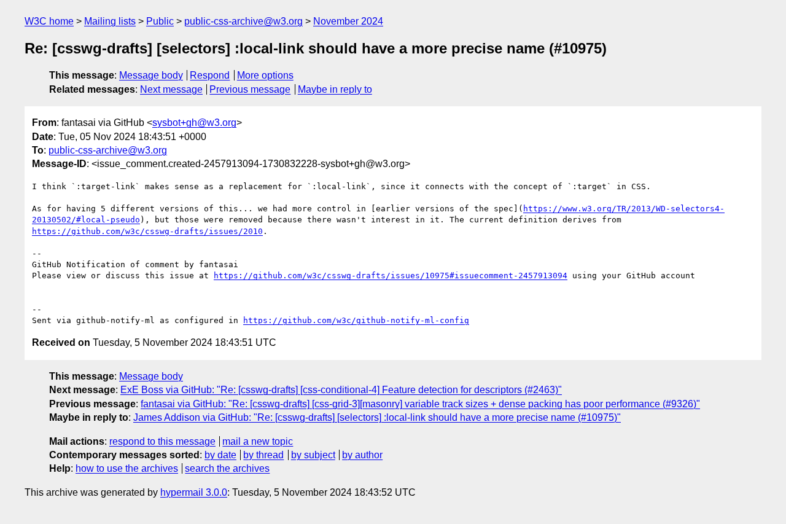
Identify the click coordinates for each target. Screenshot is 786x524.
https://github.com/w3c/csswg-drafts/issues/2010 (147, 231)
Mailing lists (110, 21)
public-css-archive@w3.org (243, 21)
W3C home (49, 21)
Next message (171, 89)
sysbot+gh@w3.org (194, 122)
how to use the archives (127, 468)
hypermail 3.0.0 (193, 492)
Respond (210, 75)
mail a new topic (257, 441)
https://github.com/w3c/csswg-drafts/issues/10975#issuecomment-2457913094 (390, 275)
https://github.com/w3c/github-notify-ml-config (356, 320)
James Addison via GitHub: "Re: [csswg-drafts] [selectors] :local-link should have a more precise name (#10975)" (377, 417)
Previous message (249, 89)
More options (265, 75)
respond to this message (162, 441)
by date (220, 455)
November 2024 (348, 21)
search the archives (227, 468)
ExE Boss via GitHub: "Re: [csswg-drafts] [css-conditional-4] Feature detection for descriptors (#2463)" (341, 390)
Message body (151, 75)
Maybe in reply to (335, 89)
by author (362, 455)
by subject (313, 455)
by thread (263, 455)
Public (160, 21)
